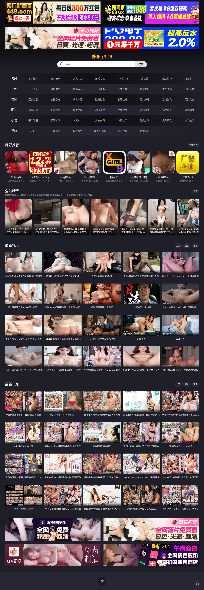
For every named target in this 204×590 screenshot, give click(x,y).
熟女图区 (167, 110)
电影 (14, 99)
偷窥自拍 (33, 110)
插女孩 (33, 130)
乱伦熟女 (167, 99)
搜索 (140, 64)
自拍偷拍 (55, 89)
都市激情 (33, 120)
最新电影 (12, 384)
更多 (195, 245)
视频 (14, 89)
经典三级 (144, 99)
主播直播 (167, 89)
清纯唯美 (144, 110)
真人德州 (55, 78)
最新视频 (12, 245)
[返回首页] (197, 583)
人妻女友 (78, 120)
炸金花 (144, 78)
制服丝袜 (122, 99)
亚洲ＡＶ (33, 89)
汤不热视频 (100, 130)
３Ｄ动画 (100, 89)
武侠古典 (100, 120)
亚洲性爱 (33, 99)
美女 (178, 245)
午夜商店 (55, 130)
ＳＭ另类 (189, 89)
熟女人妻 (122, 89)
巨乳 (187, 245)
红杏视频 (122, 130)
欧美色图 (78, 110)
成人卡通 (78, 99)
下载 (195, 191)
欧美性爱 (100, 99)
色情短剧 (144, 130)
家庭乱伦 (55, 120)
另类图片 (189, 110)
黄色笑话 (167, 120)
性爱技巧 (189, 120)
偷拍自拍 (55, 99)
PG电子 (33, 78)
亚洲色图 (55, 110)
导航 (14, 131)
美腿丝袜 (122, 110)
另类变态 (189, 99)
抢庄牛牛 (189, 78)
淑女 (187, 384)
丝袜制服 (144, 89)
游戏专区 (100, 78)
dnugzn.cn (102, 57)
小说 (14, 120)
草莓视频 (78, 130)
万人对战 (78, 78)
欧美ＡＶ (78, 89)
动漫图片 (100, 110)
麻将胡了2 (122, 78)
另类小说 (144, 120)
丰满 (178, 384)
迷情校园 (122, 120)
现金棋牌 (167, 78)
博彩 (14, 79)
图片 (14, 110)
